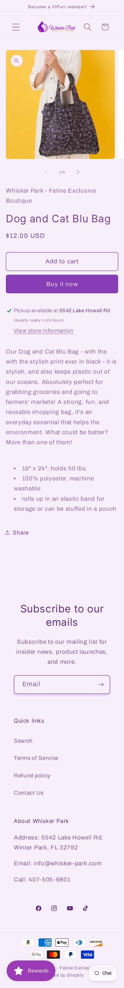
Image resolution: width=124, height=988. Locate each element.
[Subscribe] (101, 684)
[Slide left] (45, 172)
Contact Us (29, 793)
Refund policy (32, 775)
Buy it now (62, 284)
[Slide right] (78, 172)
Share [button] (21, 533)
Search (23, 741)
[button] (16, 27)
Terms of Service (36, 758)
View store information (44, 331)
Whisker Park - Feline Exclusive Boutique (71, 968)
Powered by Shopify (62, 975)
